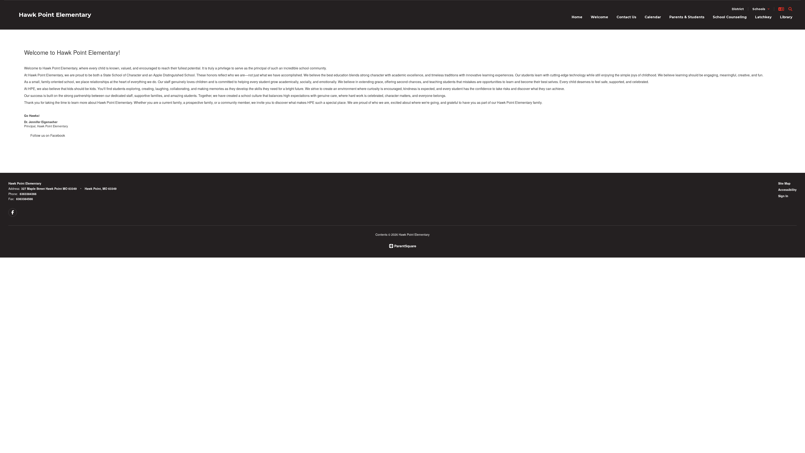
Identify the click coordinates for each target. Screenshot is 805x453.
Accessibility (787, 189)
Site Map (784, 183)
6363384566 (24, 199)
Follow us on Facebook (47, 135)
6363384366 (28, 194)
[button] (761, 9)
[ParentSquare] (402, 246)
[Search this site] (790, 9)
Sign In (783, 196)
